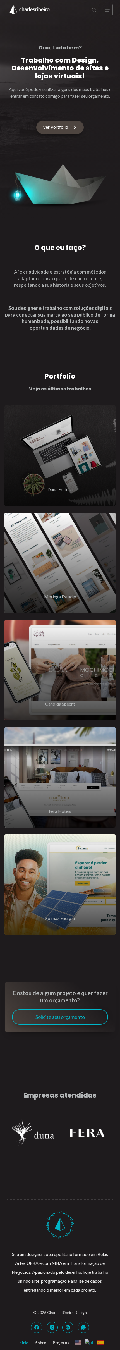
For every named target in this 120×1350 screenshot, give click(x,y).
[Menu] (107, 9)
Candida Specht (60, 703)
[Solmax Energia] (60, 884)
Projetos (61, 1342)
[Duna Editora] (60, 455)
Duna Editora (60, 489)
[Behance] (67, 1327)
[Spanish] (100, 1342)
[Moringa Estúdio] (60, 563)
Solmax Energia (60, 918)
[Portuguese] (89, 1342)
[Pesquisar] (94, 10)
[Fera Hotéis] (60, 777)
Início (23, 1342)
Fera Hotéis (60, 811)
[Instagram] (52, 1327)
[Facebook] (36, 1327)
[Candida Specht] (60, 670)
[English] (78, 1342)
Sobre (40, 1342)
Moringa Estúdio (60, 596)
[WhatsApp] (83, 1327)
